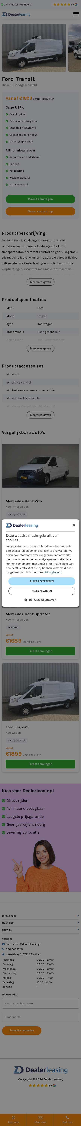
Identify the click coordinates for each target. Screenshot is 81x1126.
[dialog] (40, 563)
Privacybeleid (52, 572)
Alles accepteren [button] (42, 581)
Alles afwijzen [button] (42, 591)
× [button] (73, 525)
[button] (40, 600)
